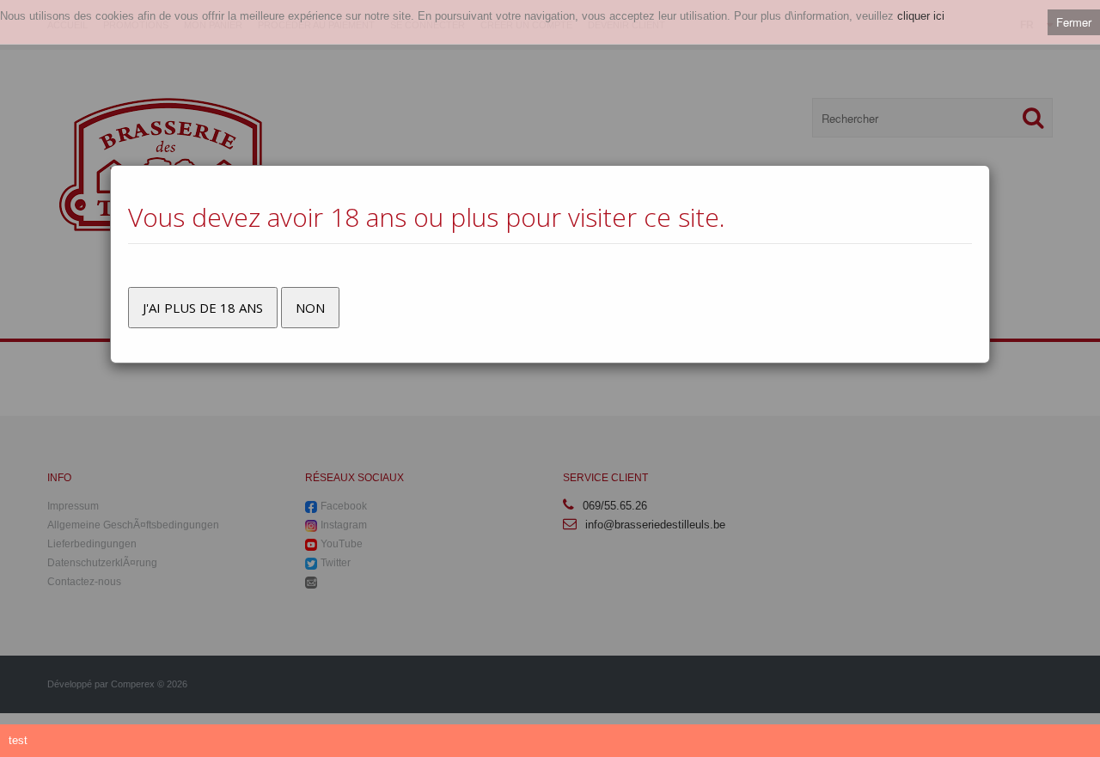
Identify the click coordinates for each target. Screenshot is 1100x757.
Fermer (1073, 22)
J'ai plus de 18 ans (203, 307)
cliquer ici (920, 15)
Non (310, 307)
